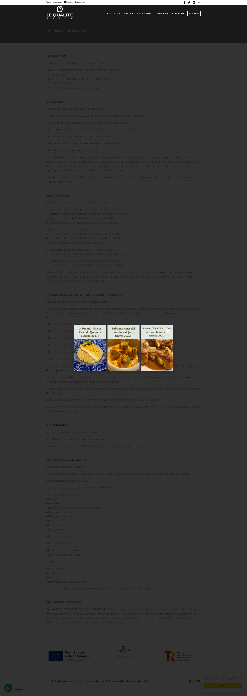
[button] (168, 331)
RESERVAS (194, 13)
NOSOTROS (112, 13)
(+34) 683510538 (55, 2)
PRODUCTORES (144, 13)
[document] (123, 348)
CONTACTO (178, 13)
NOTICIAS (161, 13)
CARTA (127, 13)
